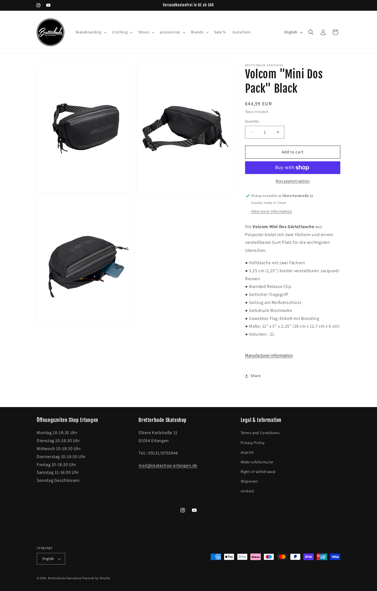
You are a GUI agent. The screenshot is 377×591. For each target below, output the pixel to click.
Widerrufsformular (257, 461)
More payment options (293, 181)
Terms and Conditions (260, 432)
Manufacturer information (269, 355)
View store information (271, 211)
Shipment (249, 481)
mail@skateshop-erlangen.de (168, 465)
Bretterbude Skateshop (64, 578)
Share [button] (256, 375)
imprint (247, 452)
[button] (90, 32)
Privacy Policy (253, 442)
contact (247, 491)
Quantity (252, 121)
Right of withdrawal (258, 471)
